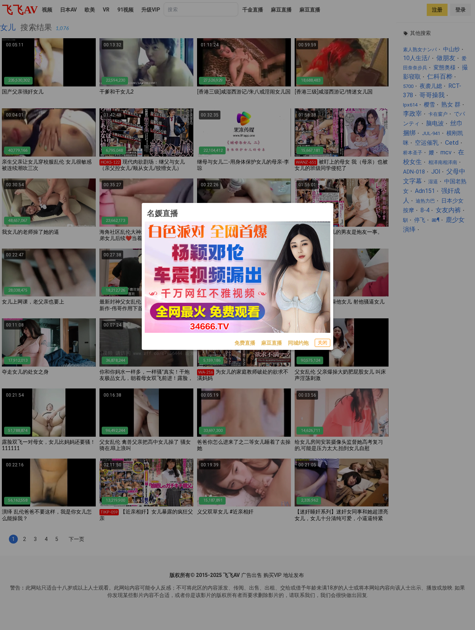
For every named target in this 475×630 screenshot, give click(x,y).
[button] (322, 343)
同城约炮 (298, 343)
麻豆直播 (271, 343)
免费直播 (245, 343)
